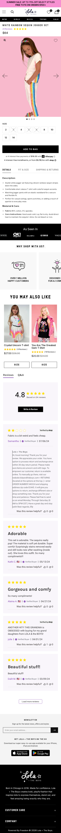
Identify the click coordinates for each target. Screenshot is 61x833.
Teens (43, 19)
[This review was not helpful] (50, 511)
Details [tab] (6, 169)
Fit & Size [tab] (23, 169)
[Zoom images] (5, 40)
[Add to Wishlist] (55, 40)
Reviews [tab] (8, 375)
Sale (56, 19)
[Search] (12, 12)
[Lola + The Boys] (30, 12)
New (4, 19)
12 (6, 137)
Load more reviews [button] (30, 701)
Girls (17, 19)
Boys (30, 19)
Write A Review (31, 409)
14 (13, 137)
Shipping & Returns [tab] (47, 169)
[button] (4, 11)
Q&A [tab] (21, 375)
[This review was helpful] (45, 511)
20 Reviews (7, 29)
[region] (30, 271)
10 (52, 129)
